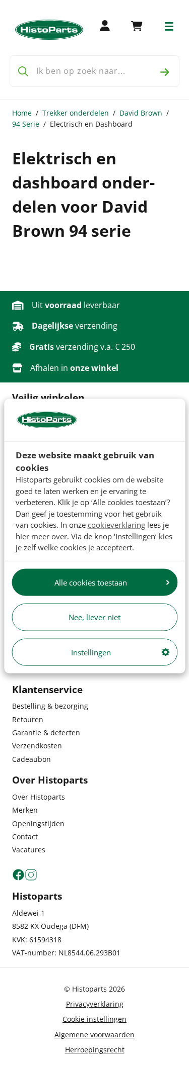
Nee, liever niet (94, 617)
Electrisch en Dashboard (91, 124)
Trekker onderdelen (75, 113)
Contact (25, 836)
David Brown (140, 113)
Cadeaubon (31, 759)
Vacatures (28, 849)
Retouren (27, 719)
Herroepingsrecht (94, 1049)
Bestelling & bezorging (50, 706)
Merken (25, 810)
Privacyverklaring (94, 1004)
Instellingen (91, 652)
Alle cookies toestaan (90, 582)
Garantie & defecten (46, 732)
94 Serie (25, 124)
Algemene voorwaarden (94, 1034)
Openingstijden (38, 823)
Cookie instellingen (94, 1019)
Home (22, 113)
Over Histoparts (38, 797)
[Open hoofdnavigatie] (169, 26)
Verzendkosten (37, 745)
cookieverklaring (116, 525)
